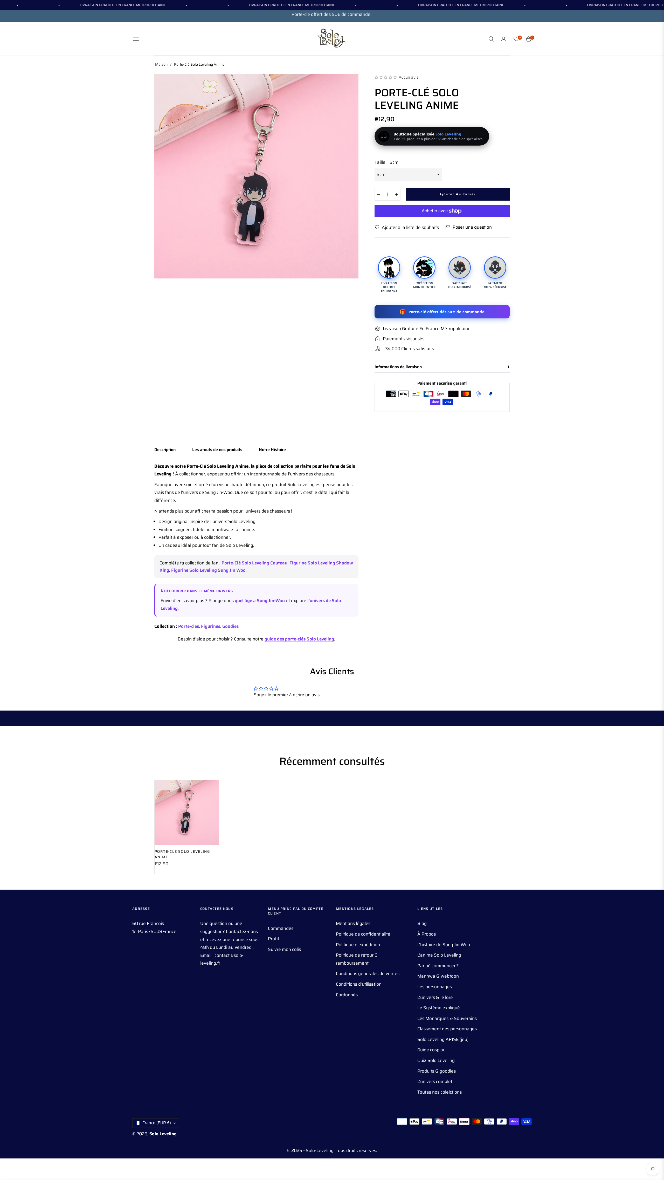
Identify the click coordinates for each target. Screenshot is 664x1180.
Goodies (230, 626)
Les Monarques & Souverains (447, 1018)
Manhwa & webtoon (438, 976)
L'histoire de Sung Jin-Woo (443, 944)
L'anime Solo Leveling (439, 955)
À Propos (426, 934)
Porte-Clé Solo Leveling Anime (182, 854)
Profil (273, 938)
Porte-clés (188, 626)
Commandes (280, 928)
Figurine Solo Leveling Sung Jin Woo (208, 570)
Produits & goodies (436, 1071)
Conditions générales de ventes (367, 973)
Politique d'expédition (358, 944)
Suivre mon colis (284, 949)
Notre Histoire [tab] (272, 450)
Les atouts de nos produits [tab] (217, 450)
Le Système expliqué (438, 1007)
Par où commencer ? (438, 965)
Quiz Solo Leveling (436, 1060)
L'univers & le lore (435, 997)
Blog (422, 923)
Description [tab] (165, 450)
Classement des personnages (447, 1028)
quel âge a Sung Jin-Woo (260, 600)
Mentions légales (353, 923)
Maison (161, 64)
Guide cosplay (431, 1049)
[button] (491, 39)
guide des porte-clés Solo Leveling (299, 639)
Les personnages (434, 986)
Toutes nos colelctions (439, 1092)
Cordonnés (347, 994)
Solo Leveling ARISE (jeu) (442, 1039)
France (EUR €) (156, 1123)
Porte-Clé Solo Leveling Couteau (254, 563)
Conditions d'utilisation (359, 984)
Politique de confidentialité (363, 934)
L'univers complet (434, 1081)
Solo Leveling (163, 1133)
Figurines (210, 626)
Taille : (386, 162)
